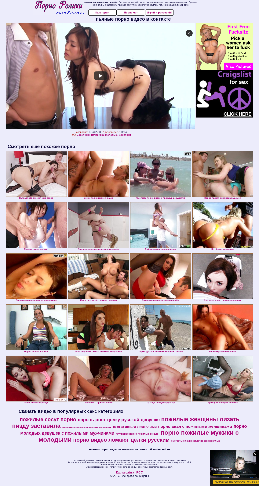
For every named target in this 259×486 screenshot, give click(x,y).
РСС (139, 472)
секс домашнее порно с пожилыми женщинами (86, 427)
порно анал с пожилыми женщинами (195, 426)
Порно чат (131, 12)
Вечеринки (97, 134)
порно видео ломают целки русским (121, 440)
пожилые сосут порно (48, 419)
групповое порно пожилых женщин (137, 433)
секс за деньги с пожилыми (135, 427)
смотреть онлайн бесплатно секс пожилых (195, 441)
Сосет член (83, 134)
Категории (102, 12)
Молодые (111, 134)
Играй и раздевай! (159, 12)
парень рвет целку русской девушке (119, 419)
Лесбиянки (124, 134)
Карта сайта (125, 472)
